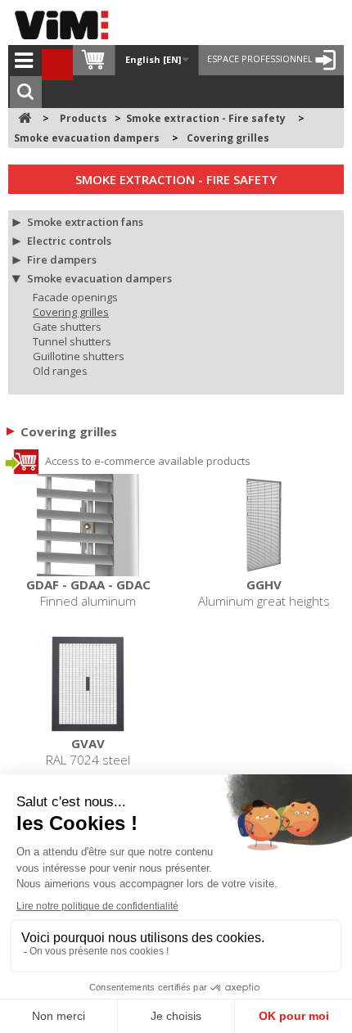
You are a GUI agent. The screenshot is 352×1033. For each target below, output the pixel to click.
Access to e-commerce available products (146, 460)
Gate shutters (67, 326)
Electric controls (69, 240)
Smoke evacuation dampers (99, 278)
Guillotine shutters (78, 356)
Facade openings (75, 297)
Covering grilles (71, 311)
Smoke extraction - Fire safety (176, 179)
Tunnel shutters (72, 341)
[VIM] (65, 24)
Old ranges (60, 370)
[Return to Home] (24, 118)
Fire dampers (62, 259)
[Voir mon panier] (94, 60)
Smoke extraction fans (85, 221)
